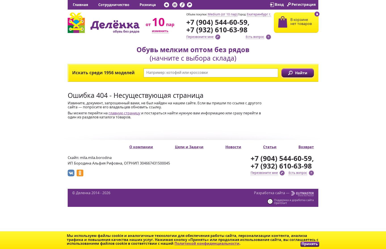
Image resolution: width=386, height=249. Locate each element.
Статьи (270, 146)
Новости (233, 146)
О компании (141, 146)
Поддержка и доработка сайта (294, 200)
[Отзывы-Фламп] (190, 6)
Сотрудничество (113, 4)
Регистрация (304, 4)
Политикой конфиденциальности (206, 243)
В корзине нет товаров (301, 21)
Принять (310, 244)
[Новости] (175, 6)
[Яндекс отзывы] (197, 6)
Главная (80, 4)
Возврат (306, 146)
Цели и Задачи (189, 146)
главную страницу (124, 113)
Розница (148, 4)
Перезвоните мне (200, 37)
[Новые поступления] (166, 6)
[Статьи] (182, 6)
